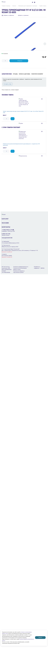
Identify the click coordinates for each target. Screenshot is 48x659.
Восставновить (26, 584)
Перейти (28, 604)
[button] (45, 2)
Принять (40, 637)
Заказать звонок (5, 235)
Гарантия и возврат (37, 74)
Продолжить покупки (27, 607)
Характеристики (7, 74)
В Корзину (20, 60)
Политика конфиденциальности (20, 266)
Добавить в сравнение (23, 15)
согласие (42, 292)
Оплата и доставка (24, 74)
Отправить (26, 298)
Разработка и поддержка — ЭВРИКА (39, 267)
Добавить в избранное (9, 15)
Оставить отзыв (7, 84)
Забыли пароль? (28, 554)
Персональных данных (39, 204)
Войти (30, 559)
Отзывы (15, 74)
